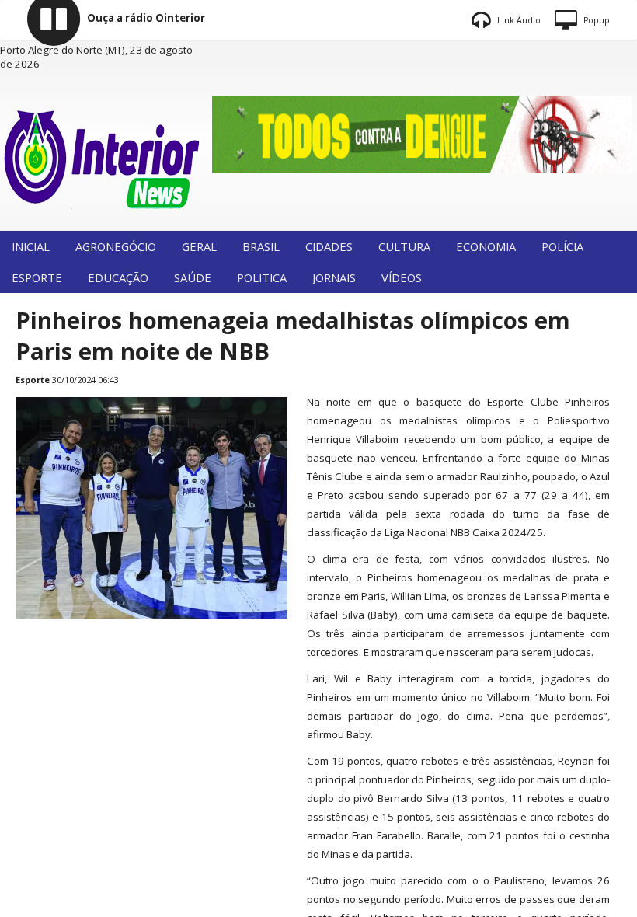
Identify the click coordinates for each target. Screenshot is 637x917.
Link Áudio (518, 20)
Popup (595, 20)
